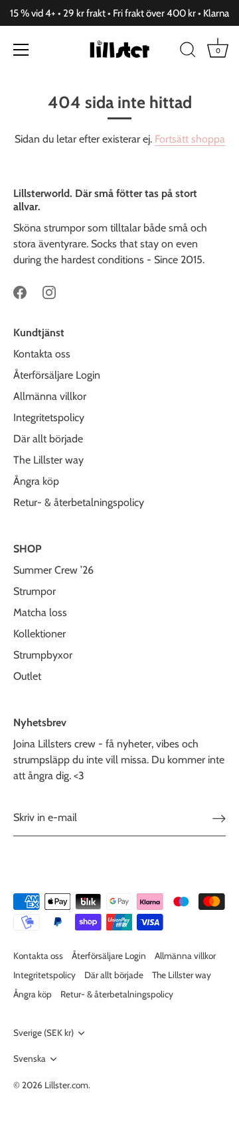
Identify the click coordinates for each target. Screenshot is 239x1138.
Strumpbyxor (42, 655)
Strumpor (34, 591)
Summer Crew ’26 (53, 570)
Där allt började (48, 438)
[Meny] (21, 49)
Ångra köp (36, 481)
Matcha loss (40, 612)
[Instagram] (49, 291)
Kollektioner (39, 633)
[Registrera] (219, 818)
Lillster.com (66, 1085)
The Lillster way (48, 460)
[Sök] (187, 51)
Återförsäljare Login (56, 375)
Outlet (27, 676)
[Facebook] (20, 291)
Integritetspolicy (48, 417)
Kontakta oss (41, 354)
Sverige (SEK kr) (43, 1032)
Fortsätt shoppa (190, 139)
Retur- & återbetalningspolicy (78, 502)
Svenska (29, 1058)
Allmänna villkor (49, 396)
